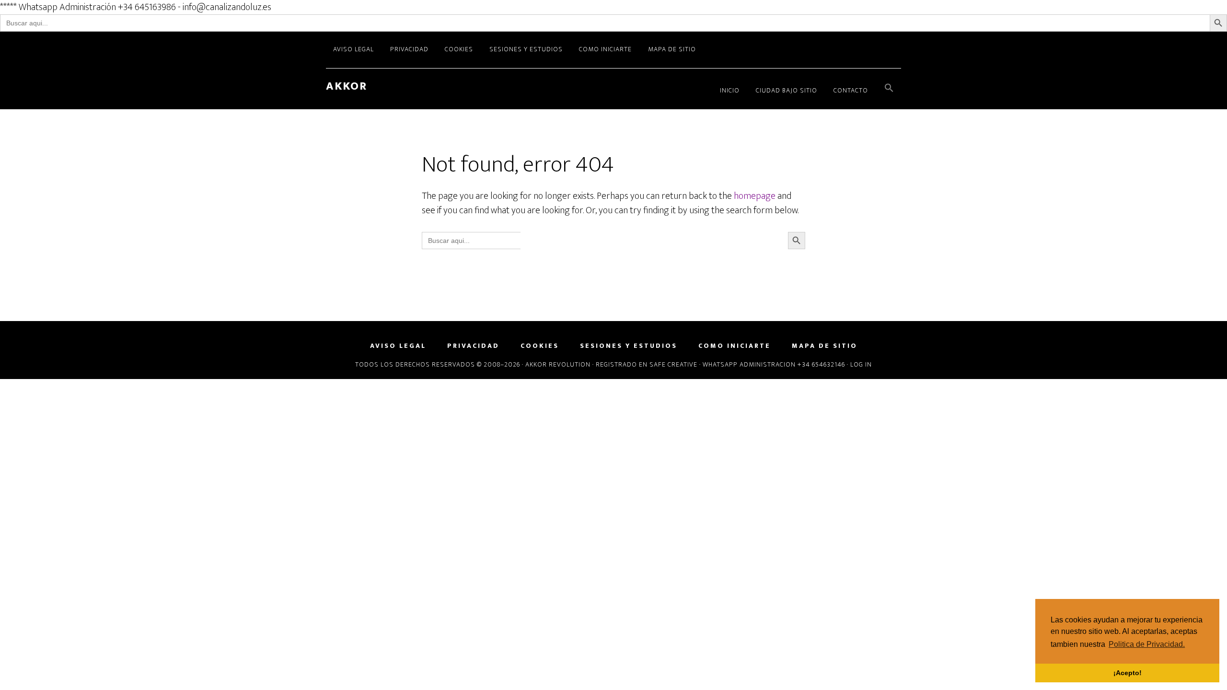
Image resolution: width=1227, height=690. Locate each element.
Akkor (346, 86)
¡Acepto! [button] (1127, 673)
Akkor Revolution (557, 364)
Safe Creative (673, 364)
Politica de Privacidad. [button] (1147, 644)
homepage (755, 196)
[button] (889, 89)
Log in (861, 364)
